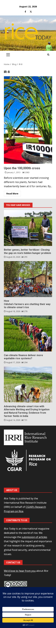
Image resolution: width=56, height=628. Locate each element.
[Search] (48, 55)
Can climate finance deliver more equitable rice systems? (28, 333)
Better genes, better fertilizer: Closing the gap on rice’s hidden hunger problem (28, 228)
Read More (12, 193)
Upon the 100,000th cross (28, 120)
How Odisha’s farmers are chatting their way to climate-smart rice (28, 279)
